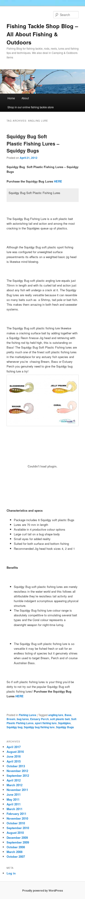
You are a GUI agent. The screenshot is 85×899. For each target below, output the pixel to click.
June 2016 (14, 756)
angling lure (55, 715)
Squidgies (64, 723)
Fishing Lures (27, 715)
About (25, 98)
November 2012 (17, 771)
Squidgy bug (14, 727)
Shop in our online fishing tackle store (30, 107)
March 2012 (14, 785)
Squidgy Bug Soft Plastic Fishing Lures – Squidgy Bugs (33, 143)
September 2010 (18, 828)
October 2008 (16, 847)
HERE (58, 181)
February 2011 (16, 813)
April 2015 (14, 761)
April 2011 (14, 804)
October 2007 (16, 856)
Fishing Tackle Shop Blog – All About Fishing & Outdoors (42, 34)
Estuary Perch (39, 719)
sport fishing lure (46, 723)
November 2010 (17, 818)
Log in (11, 873)
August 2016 (15, 751)
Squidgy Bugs (65, 727)
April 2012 (14, 780)
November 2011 (17, 790)
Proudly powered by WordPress (42, 890)
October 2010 (16, 823)
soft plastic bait (60, 719)
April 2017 (14, 747)
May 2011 (13, 799)
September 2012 (18, 775)
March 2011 (14, 809)
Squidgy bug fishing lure (39, 727)
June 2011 (14, 794)
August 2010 (15, 832)
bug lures (23, 719)
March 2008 (14, 852)
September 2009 (18, 842)
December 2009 (17, 837)
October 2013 (16, 766)
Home (11, 98)
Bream (11, 719)
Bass (68, 715)
